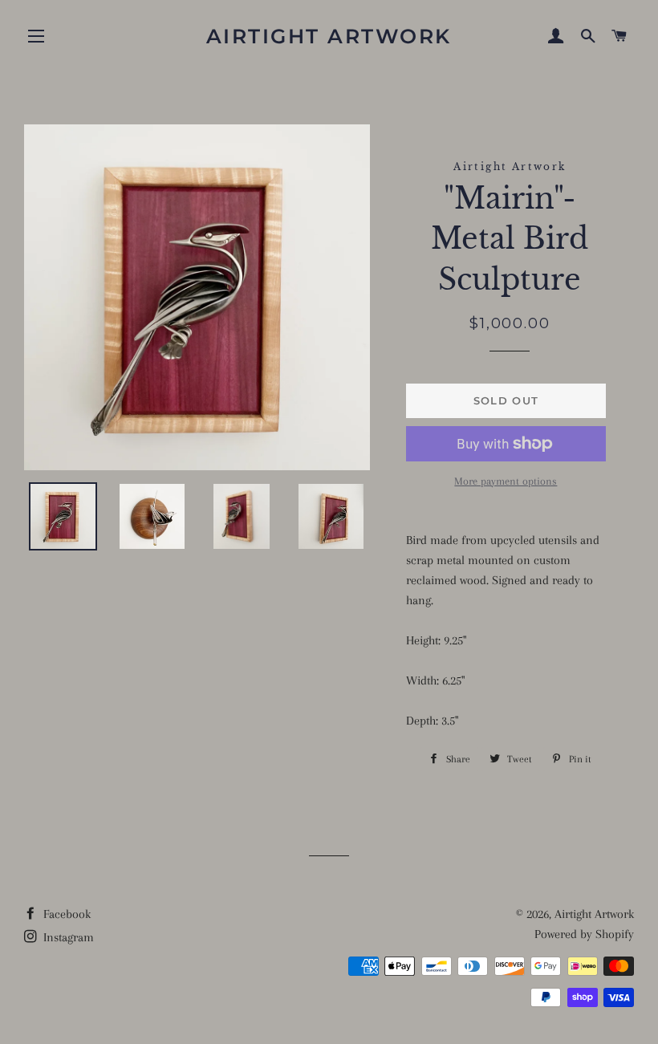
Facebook (65, 914)
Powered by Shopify (584, 934)
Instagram (67, 937)
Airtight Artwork (329, 36)
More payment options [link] (505, 481)
